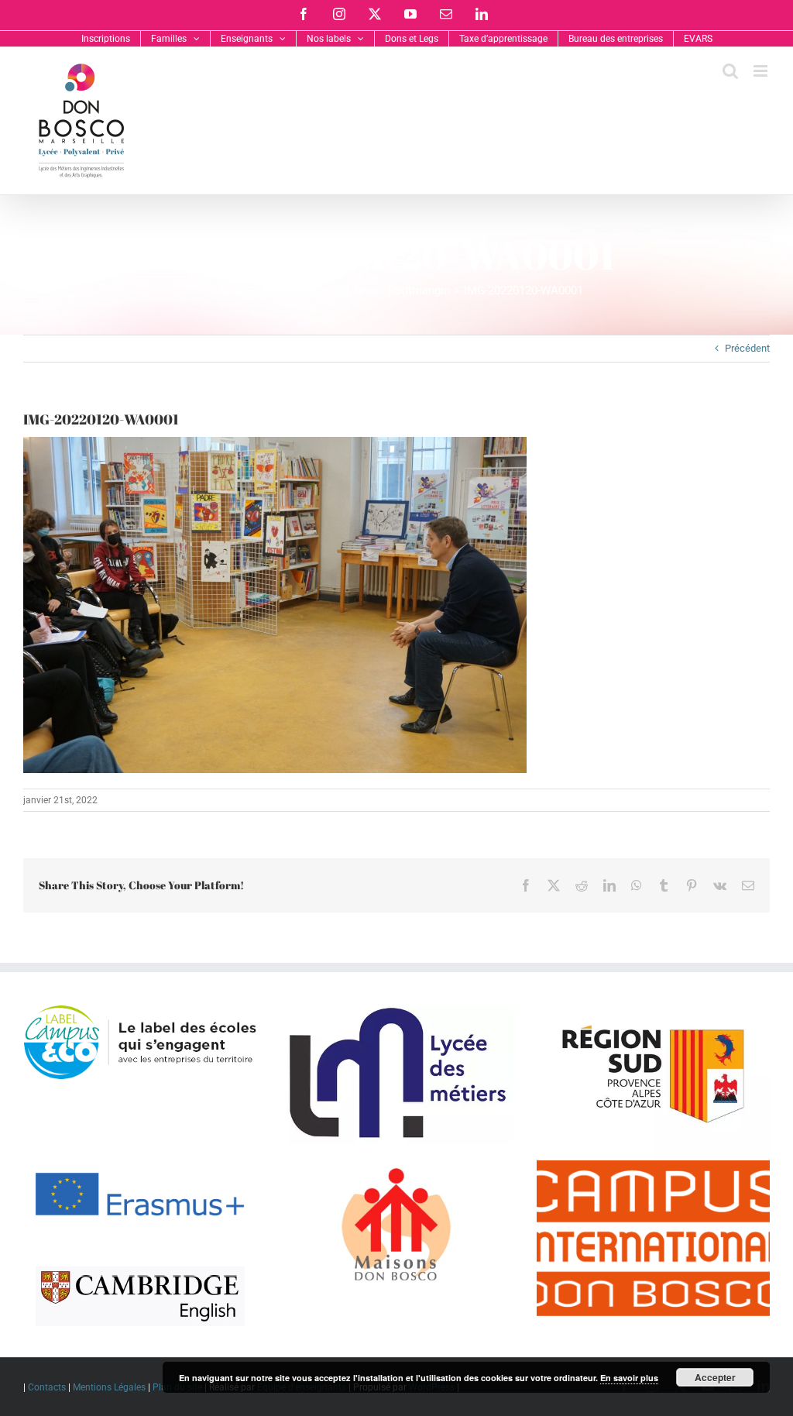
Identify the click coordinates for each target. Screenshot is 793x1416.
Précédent (747, 348)
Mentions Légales (109, 1387)
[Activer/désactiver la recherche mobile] (730, 71)
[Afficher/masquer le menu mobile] (762, 71)
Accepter (715, 1377)
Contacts (47, 1387)
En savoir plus (629, 1377)
